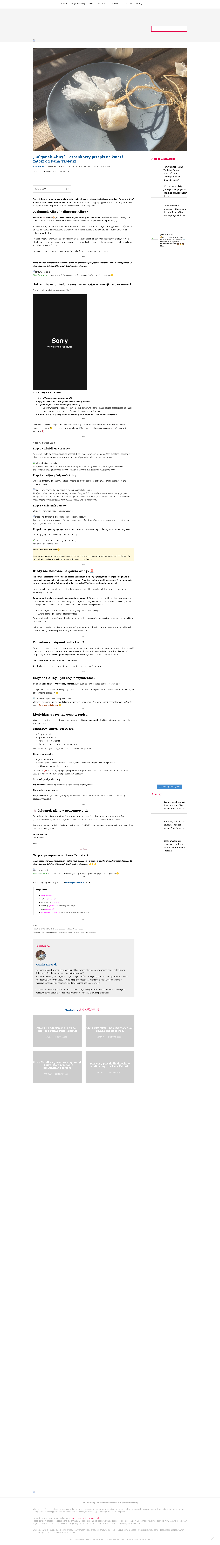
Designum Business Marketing (112, 1539)
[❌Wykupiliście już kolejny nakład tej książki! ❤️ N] (90, 1350)
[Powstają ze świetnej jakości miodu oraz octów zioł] (178, 321)
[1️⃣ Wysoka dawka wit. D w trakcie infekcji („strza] (52, 1324)
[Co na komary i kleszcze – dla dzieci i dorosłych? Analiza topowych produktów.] (156, 211)
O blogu (139, 3)
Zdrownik (114, 3)
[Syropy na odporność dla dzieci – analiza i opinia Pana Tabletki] (156, 808)
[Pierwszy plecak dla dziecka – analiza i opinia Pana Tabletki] (156, 827)
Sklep (91, 3)
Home (64, 3)
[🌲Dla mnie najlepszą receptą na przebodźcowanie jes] (178, 556)
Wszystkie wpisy (78, 3)
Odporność (127, 3)
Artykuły (37, 172)
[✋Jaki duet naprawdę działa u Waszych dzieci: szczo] (160, 588)
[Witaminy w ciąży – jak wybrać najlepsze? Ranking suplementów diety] (156, 192)
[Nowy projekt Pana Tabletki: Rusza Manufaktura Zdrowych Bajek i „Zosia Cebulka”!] (156, 172)
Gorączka (102, 3)
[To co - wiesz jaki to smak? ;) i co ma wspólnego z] (129, 1275)
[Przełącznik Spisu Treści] (65, 189)
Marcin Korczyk (40, 166)
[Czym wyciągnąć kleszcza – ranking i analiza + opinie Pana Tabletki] (156, 846)
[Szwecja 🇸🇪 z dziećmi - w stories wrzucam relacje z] (168, 1279)
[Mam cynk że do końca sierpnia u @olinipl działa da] (160, 276)
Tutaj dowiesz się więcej (77, 266)
